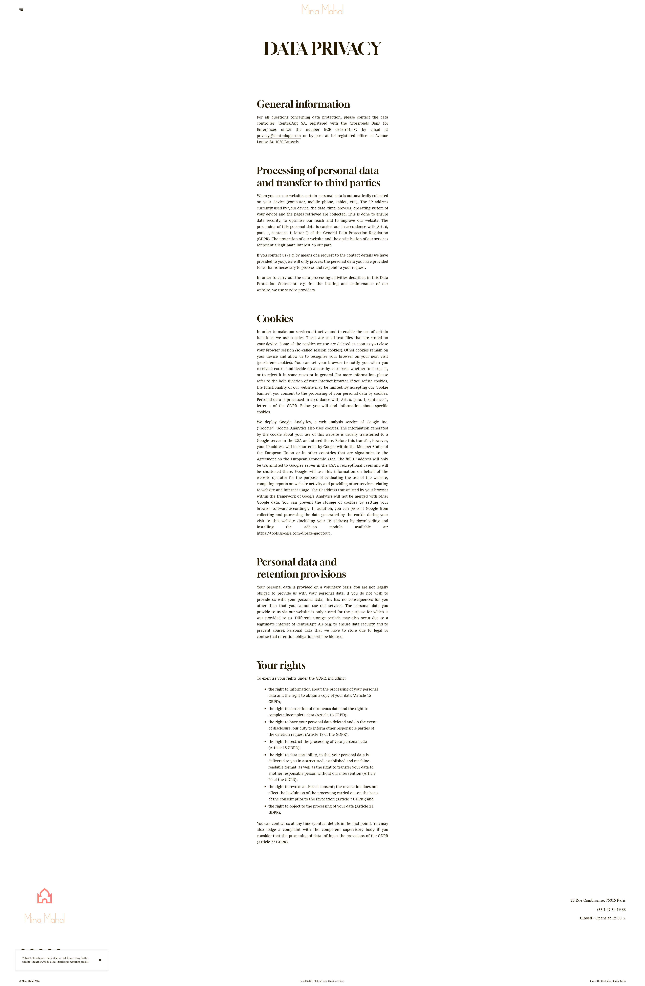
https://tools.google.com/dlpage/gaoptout (293, 533)
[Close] (100, 960)
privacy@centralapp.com (279, 135)
